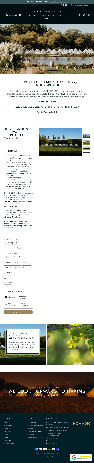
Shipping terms (9, 440)
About (62, 15)
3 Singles (24, 262)
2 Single (17, 257)
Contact (33, 15)
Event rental (8, 431)
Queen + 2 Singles (12, 267)
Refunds (6, 437)
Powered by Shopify (47, 456)
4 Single (8, 272)
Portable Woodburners (35, 425)
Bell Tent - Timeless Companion (57, 427)
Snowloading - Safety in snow (56, 430)
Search (6, 422)
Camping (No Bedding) (15, 248)
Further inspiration (52, 438)
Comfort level (12, 239)
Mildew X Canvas (52, 444)
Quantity (8, 282)
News (48, 441)
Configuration (12, 253)
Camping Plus (11, 243)
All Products (32, 422)
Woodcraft (31, 434)
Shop (36, 11)
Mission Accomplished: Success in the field (57, 423)
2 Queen (26, 267)
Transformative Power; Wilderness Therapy (54, 434)
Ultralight (31, 428)
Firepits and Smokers (35, 431)
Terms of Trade (9, 443)
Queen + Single (11, 262)
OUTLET (47, 19)
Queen (8, 257)
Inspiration (47, 15)
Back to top (8, 425)
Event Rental (51, 11)
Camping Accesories (35, 437)
